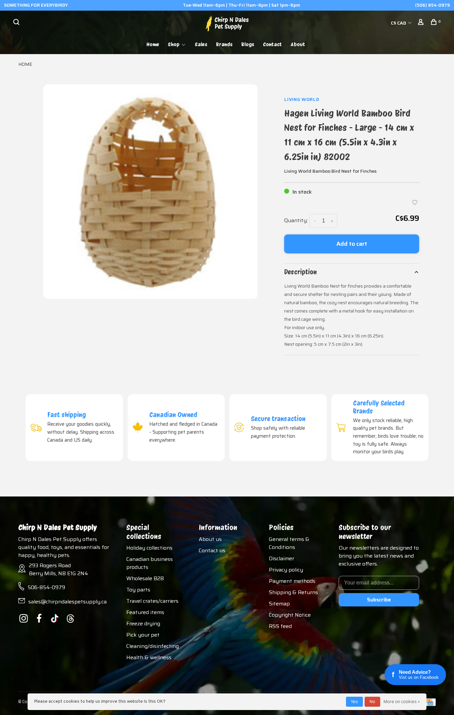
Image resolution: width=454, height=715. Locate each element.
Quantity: (296, 220)
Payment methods (292, 581)
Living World (301, 99)
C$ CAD (399, 23)
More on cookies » (402, 701)
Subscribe (379, 599)
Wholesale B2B (145, 578)
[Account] (421, 23)
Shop (173, 44)
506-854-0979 (46, 587)
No (372, 701)
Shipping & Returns (293, 592)
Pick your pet (143, 635)
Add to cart (351, 243)
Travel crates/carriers (152, 601)
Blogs (247, 44)
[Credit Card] (430, 704)
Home (153, 44)
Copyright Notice (290, 615)
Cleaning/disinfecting (152, 646)
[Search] (17, 23)
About (297, 44)
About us (210, 539)
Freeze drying (143, 623)
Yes (354, 701)
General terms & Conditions (289, 543)
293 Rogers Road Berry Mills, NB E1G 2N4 (58, 569)
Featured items (145, 612)
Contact (272, 44)
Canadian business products (149, 563)
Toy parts (138, 589)
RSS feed (280, 626)
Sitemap (279, 603)
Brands (224, 44)
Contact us (212, 550)
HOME (25, 64)
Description (300, 272)
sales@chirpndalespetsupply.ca (67, 601)
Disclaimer (281, 558)
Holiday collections (149, 548)
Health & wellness (148, 657)
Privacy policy (286, 570)
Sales (201, 44)
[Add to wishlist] (414, 203)
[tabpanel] (150, 191)
